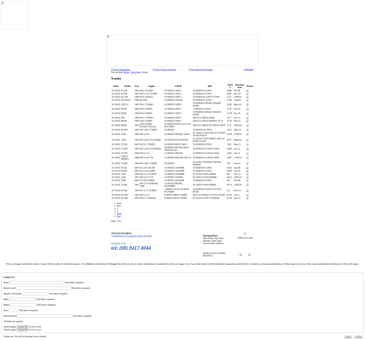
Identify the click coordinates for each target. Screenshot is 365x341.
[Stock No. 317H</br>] (247, 113)
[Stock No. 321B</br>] (247, 134)
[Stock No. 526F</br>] (247, 158)
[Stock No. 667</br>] (247, 181)
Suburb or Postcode (12, 293)
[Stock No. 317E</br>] (247, 109)
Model (6, 305)
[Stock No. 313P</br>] (247, 105)
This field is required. (74, 282)
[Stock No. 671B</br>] (247, 198)
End (119, 216)
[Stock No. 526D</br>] (247, 149)
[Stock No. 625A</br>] (247, 168)
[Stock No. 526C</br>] (247, 144)
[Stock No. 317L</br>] (247, 125)
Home (126, 72)
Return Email (9, 288)
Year (5, 310)
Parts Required (10, 316)
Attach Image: (10, 326)
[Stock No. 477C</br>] (247, 140)
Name (6, 282)
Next (119, 213)
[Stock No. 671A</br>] (247, 195)
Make (6, 299)
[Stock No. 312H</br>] (247, 100)
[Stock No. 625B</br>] (247, 171)
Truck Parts (135, 72)
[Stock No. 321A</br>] (247, 130)
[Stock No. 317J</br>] (247, 118)
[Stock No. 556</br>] (247, 163)
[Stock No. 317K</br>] (247, 121)
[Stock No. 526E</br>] (247, 153)
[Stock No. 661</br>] (247, 174)
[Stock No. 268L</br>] (247, 94)
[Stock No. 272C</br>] (247, 97)
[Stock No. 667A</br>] (247, 185)
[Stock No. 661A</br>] (247, 177)
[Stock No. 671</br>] (247, 191)
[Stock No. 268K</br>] (247, 91)
